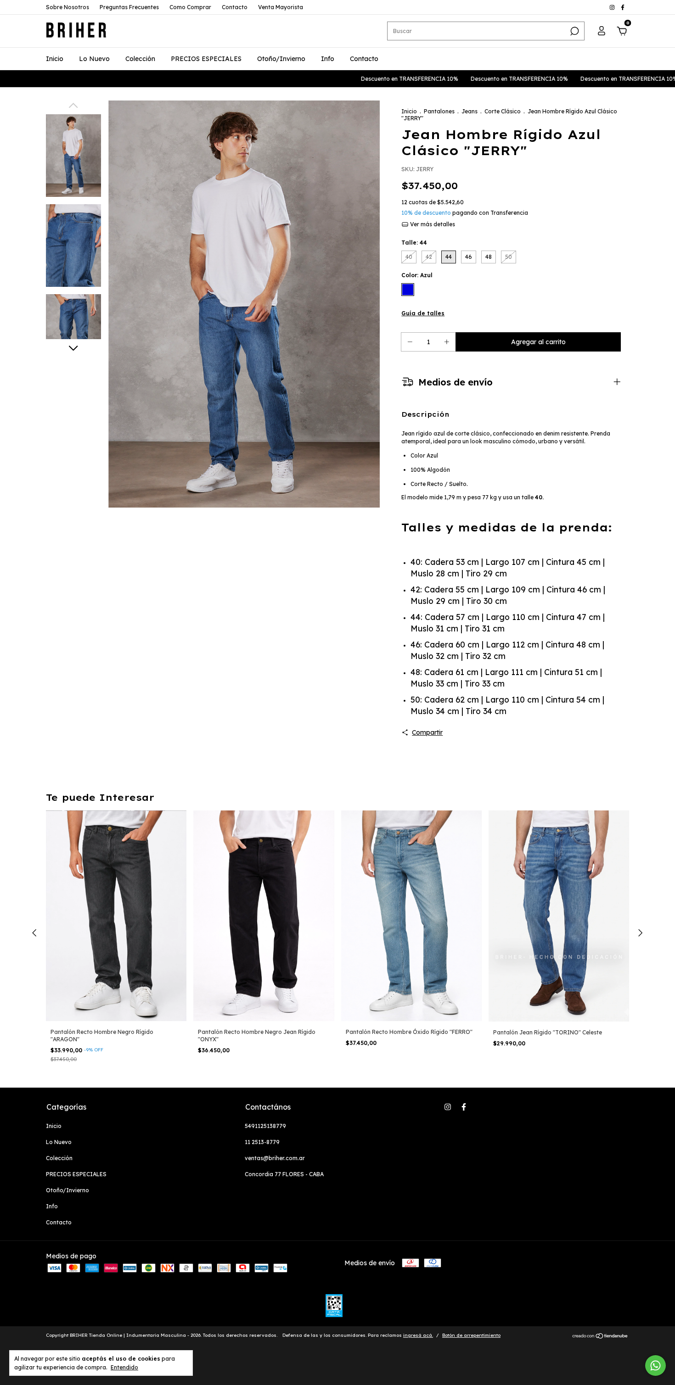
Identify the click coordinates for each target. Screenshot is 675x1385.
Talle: (414, 242)
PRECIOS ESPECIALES (206, 59)
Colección (140, 59)
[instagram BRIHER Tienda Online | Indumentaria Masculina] (612, 7)
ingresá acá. (418, 1335)
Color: (417, 275)
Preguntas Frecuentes (129, 7)
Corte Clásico (502, 111)
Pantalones (439, 111)
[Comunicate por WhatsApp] (655, 1365)
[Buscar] (573, 31)
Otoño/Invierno (281, 59)
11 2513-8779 (262, 1142)
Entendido (124, 1367)
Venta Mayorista (280, 7)
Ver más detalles (432, 224)
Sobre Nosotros (67, 7)
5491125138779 (265, 1126)
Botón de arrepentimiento (471, 1335)
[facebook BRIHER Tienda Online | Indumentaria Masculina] (622, 7)
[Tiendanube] (600, 1336)
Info (327, 59)
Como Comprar (190, 7)
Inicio (54, 59)
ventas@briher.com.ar (275, 1158)
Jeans (469, 111)
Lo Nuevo (94, 59)
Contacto (235, 7)
